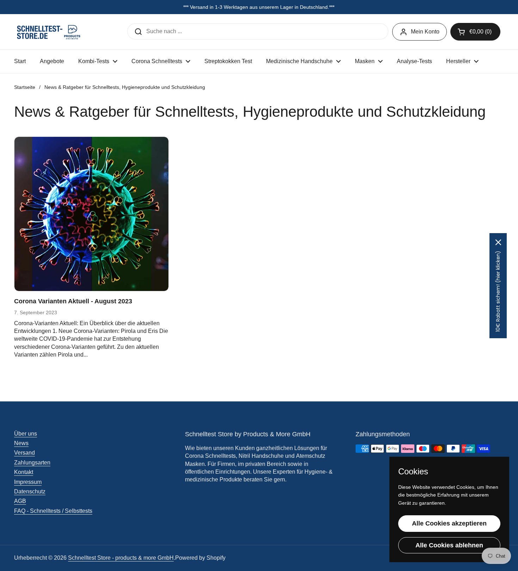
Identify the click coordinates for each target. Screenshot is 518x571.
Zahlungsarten (32, 463)
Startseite (24, 87)
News (21, 443)
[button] (475, 32)
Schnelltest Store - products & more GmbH (121, 558)
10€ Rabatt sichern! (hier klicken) (497, 291)
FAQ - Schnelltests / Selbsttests (53, 511)
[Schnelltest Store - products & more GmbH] (49, 31)
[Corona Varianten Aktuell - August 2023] (91, 213)
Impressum (28, 482)
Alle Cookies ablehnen (449, 545)
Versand (24, 453)
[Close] (498, 242)
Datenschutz (29, 491)
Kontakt (23, 472)
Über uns (25, 434)
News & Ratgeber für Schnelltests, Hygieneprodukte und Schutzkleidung (124, 87)
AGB (20, 501)
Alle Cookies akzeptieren (449, 523)
